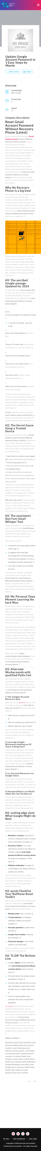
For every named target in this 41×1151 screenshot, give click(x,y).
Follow (28, 72)
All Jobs (6, 1139)
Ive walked (9, 1006)
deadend (21, 703)
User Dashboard (19, 1139)
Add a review (14, 72)
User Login (33, 1139)
